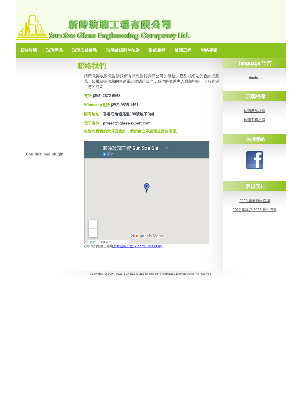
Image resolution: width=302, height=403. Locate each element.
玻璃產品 (54, 50)
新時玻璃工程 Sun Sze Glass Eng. (138, 246)
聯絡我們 (92, 66)
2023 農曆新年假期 (254, 201)
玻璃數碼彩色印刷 (122, 50)
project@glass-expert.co (125, 123)
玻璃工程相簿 (254, 120)
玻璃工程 (183, 50)
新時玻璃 (28, 50)
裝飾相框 (157, 50)
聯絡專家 (209, 50)
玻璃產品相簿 (254, 111)
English (255, 78)
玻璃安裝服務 (84, 50)
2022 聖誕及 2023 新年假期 (255, 210)
